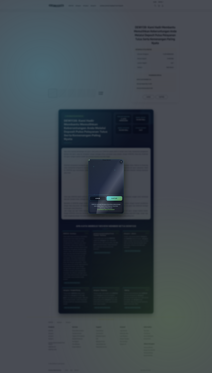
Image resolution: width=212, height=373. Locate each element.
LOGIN (97, 198)
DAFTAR (114, 198)
